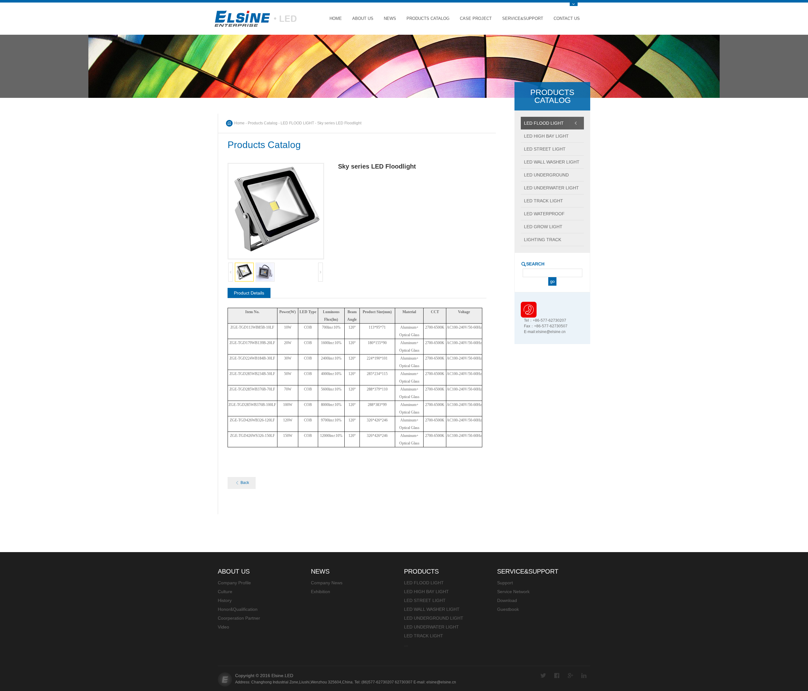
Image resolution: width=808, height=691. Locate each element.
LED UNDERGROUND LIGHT (433, 618)
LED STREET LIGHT (425, 600)
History (225, 600)
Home (336, 18)
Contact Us (567, 18)
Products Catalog (428, 18)
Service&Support (522, 18)
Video (223, 626)
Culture (225, 591)
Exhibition (320, 591)
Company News (326, 582)
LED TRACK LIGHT (423, 635)
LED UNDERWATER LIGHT (431, 626)
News (390, 18)
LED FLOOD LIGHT (297, 123)
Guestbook (508, 609)
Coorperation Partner (239, 618)
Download (507, 600)
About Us (362, 18)
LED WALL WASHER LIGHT (432, 609)
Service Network (513, 591)
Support (505, 582)
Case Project (476, 18)
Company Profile (234, 582)
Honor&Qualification (238, 609)
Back (245, 482)
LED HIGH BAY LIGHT (426, 591)
